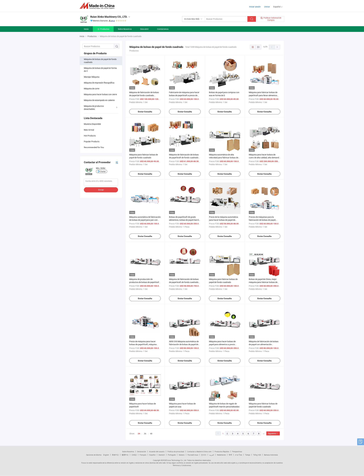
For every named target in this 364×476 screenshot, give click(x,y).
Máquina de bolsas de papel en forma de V (100, 69)
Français (143, 455)
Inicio (86, 29)
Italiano (182, 455)
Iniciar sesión (255, 6)
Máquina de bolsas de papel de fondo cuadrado (100, 61)
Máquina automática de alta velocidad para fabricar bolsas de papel (223, 157)
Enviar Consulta (145, 111)
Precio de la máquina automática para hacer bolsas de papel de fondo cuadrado (223, 220)
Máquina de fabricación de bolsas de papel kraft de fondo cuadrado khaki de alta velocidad (184, 157)
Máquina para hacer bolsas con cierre (100, 94)
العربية (211, 455)
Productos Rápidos (222, 451)
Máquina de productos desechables (94, 107)
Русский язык (193, 455)
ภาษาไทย (238, 455)
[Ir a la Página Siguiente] (277, 47)
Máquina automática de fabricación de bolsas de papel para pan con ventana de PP (145, 220)
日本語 (134, 455)
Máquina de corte (91, 88)
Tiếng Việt (257, 455)
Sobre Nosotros (125, 29)
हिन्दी (230, 455)
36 (145, 433)
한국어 (203, 455)
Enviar (101, 189)
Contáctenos (162, 29)
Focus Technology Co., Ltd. (176, 460)
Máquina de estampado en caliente (99, 100)
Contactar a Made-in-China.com (199, 451)
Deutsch (162, 455)
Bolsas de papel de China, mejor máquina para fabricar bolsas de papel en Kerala (263, 282)
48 (151, 433)
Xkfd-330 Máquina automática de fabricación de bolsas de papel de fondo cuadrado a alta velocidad (184, 344)
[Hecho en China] (98, 5)
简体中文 (115, 455)
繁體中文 (125, 455)
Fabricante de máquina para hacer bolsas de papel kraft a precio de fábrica (184, 95)
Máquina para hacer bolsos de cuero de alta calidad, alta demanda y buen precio (264, 157)
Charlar (103, 171)
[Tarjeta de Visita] (117, 162)
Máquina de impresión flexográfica (99, 82)
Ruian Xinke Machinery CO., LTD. (108, 16)
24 (139, 433)
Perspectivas (237, 451)
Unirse (267, 6)
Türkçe (247, 455)
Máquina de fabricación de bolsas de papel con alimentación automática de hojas (263, 344)
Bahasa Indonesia (271, 455)
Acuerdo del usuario (157, 451)
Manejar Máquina (91, 76)
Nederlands (221, 455)
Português (172, 455)
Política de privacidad (175, 451)
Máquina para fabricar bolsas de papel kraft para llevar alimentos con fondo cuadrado (263, 95)
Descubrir (144, 29)
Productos (104, 29)
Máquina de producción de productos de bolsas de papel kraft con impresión (144, 282)
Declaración (141, 451)
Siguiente (272, 433)
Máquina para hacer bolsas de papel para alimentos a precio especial (222, 344)
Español (152, 455)
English (106, 455)
